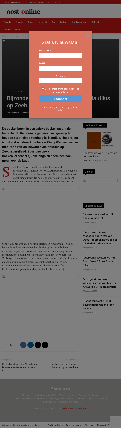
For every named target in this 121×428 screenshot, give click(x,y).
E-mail (42, 63)
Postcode (60, 76)
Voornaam (45, 50)
